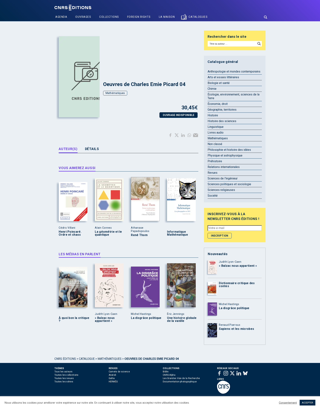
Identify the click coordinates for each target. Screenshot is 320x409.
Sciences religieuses (221, 190)
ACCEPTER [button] (307, 402)
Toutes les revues (64, 378)
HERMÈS (113, 381)
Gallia (112, 378)
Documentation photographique (180, 381)
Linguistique (216, 127)
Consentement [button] (288, 402)
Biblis (166, 371)
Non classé (215, 144)
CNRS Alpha (169, 375)
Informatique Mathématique (177, 233)
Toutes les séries (63, 381)
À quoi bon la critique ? (74, 319)
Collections (109, 16)
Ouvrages (83, 16)
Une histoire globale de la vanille (181, 319)
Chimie (212, 88)
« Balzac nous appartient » (105, 319)
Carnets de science (119, 371)
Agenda (61, 16)
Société (213, 195)
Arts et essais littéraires (223, 77)
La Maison (167, 16)
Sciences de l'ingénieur (223, 178)
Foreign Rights (139, 16)
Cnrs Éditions (65, 359)
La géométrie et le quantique (108, 233)
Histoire (213, 115)
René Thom (139, 235)
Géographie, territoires (222, 109)
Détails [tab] (92, 149)
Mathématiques (115, 93)
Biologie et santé (219, 83)
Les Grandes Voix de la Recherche (181, 378)
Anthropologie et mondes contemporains (234, 71)
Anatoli (112, 375)
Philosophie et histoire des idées (229, 150)
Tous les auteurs (63, 371)
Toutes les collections (66, 375)
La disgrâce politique (146, 318)
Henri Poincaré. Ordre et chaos (70, 233)
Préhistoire (215, 161)
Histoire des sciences (222, 121)
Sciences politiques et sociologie (229, 184)
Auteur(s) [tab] (68, 149)
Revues (212, 172)
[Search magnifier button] (265, 17)
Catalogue (87, 359)
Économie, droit (218, 104)
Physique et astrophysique (225, 155)
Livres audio (216, 132)
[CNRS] (223, 393)
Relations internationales (224, 167)
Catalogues (198, 16)
